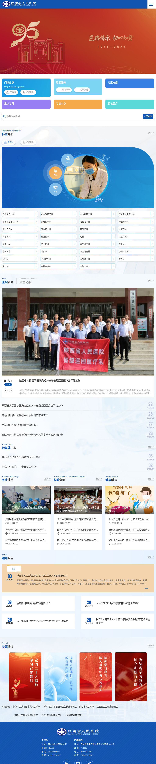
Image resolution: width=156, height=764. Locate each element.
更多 (150, 133)
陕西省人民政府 (86, 692)
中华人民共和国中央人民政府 (26, 692)
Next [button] (146, 41)
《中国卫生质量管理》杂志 (25, 700)
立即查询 (148, 116)
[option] (78, 327)
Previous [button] (9, 41)
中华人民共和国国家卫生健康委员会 (60, 692)
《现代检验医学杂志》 (51, 700)
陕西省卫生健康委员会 (107, 692)
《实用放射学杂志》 (73, 700)
